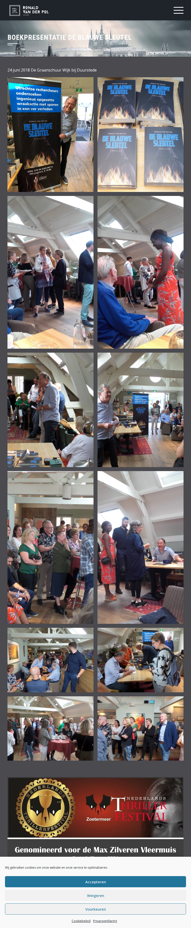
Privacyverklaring (105, 921)
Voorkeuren (95, 909)
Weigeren (95, 895)
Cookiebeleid (81, 921)
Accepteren (95, 881)
